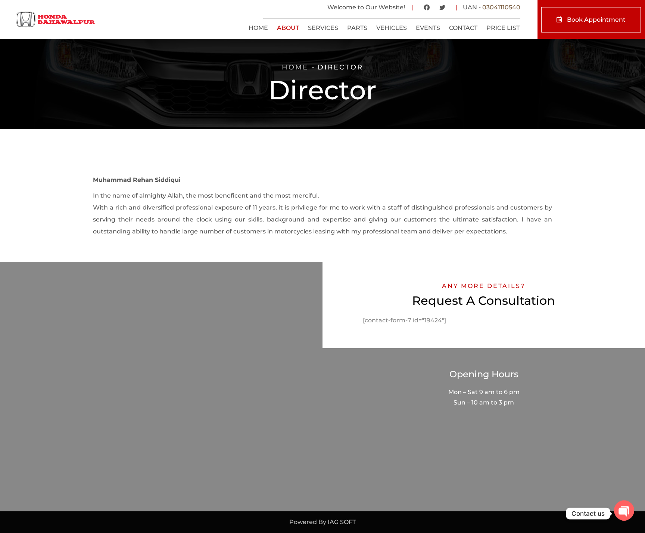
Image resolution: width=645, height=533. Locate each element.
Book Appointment (595, 19)
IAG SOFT (342, 522)
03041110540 (501, 7)
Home (295, 67)
